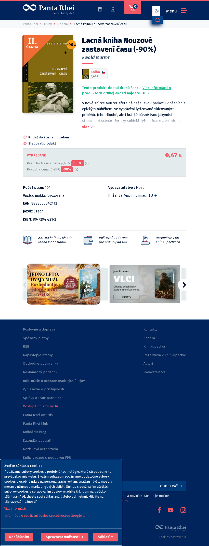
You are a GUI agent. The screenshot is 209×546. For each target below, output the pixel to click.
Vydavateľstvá (154, 372)
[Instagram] (183, 510)
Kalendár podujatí (37, 440)
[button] (19, 537)
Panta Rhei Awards (38, 415)
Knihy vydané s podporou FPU (47, 457)
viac (85, 127)
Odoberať (169, 486)
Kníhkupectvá (154, 346)
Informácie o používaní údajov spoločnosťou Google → (45, 516)
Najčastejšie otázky (38, 355)
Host (140, 187)
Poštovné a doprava (39, 329)
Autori (148, 363)
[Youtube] (170, 510)
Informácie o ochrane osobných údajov (54, 381)
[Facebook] (159, 510)
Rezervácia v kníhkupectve (164, 355)
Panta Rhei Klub (35, 423)
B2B (26, 346)
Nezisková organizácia (40, 449)
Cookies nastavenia (172, 537)
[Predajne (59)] (100, 9)
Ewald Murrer (96, 57)
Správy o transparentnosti (45, 398)
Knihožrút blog (34, 432)
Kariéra (149, 338)
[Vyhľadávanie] (157, 20)
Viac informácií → (17, 508)
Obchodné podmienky (40, 363)
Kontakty (150, 329)
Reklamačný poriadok (40, 372)
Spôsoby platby (36, 338)
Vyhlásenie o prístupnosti (43, 389)
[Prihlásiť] (113, 9)
